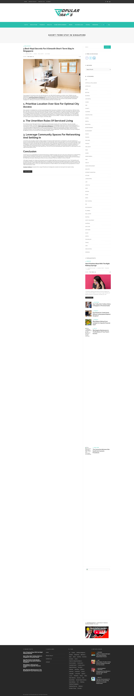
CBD (86, 105)
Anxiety (73, 652)
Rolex (85, 675)
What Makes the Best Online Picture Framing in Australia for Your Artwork (103, 663)
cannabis (71, 658)
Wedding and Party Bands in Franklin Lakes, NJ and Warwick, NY (103, 673)
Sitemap (48, 1)
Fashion (87, 137)
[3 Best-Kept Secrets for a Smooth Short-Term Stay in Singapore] (52, 76)
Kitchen (87, 175)
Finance (42, 24)
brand (74, 656)
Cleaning (87, 111)
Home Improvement (60, 24)
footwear (71, 669)
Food (86, 150)
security (79, 677)
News (71, 24)
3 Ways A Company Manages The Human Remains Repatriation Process (103, 655)
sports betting (72, 682)
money (81, 675)
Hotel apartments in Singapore (37, 97)
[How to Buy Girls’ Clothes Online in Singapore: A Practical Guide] (88, 304)
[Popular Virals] (67, 12)
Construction (88, 114)
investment (77, 671)
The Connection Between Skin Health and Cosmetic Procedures (101, 451)
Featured (87, 140)
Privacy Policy (32, 1)
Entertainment (89, 127)
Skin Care (87, 226)
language (71, 673)
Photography (88, 207)
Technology (79, 24)
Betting (87, 92)
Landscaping (88, 178)
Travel (88, 24)
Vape (86, 245)
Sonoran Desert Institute (81, 679)
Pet (86, 204)
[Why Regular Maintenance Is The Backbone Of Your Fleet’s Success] (88, 386)
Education (33, 24)
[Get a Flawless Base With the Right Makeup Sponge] (98, 281)
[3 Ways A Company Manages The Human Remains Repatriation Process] (93, 653)
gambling (77, 669)
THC (78, 682)
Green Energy (88, 156)
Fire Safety (88, 146)
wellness (81, 686)
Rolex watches (72, 677)
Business (87, 95)
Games (87, 153)
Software (87, 229)
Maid (86, 188)
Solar (86, 233)
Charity (87, 108)
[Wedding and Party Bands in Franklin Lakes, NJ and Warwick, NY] (93, 669)
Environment (88, 130)
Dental (87, 121)
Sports (87, 236)
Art (86, 79)
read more (28, 171)
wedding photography (74, 684)
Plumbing (87, 210)
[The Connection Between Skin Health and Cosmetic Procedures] (88, 505)
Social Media (71, 679)
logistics (83, 673)
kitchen (83, 671)
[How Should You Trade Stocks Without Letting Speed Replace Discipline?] (88, 313)
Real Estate (28, 45)
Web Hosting (88, 248)
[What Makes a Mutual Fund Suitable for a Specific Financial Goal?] (88, 322)
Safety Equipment (89, 220)
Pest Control (88, 201)
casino (76, 658)
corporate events (72, 665)
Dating (87, 118)
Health (49, 24)
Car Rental (88, 98)
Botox (70, 656)
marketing (76, 675)
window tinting (72, 688)
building (79, 656)
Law (86, 181)
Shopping (87, 223)
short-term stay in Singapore (45, 126)
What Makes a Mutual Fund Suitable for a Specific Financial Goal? (101, 323)
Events (87, 134)
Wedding (95, 24)
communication (72, 663)
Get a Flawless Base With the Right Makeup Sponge (33, 653)
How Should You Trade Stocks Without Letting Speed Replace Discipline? (102, 314)
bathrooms (83, 654)
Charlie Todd (100, 268)
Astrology (88, 86)
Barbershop (76, 654)
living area (77, 673)
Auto (26, 24)
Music (86, 194)
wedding (82, 682)
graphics (82, 669)
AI (69, 652)
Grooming (71, 671)
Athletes (71, 654)
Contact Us (41, 1)
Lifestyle (87, 185)
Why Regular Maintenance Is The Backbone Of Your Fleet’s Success (101, 332)
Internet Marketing (90, 172)
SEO (83, 677)
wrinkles (79, 688)
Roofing (87, 217)
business (84, 656)
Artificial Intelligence (91, 82)
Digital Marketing (72, 667)
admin (35, 53)
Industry (87, 169)
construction (80, 663)
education (80, 667)
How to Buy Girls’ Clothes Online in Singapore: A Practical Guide (32, 657)
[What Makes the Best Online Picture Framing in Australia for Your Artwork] (93, 661)
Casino (87, 102)
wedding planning (73, 686)
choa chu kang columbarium (75, 661)
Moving (87, 191)
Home (25, 1)
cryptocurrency (81, 665)
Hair (86, 159)
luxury (70, 675)
